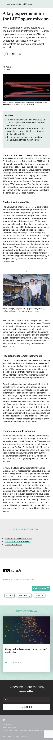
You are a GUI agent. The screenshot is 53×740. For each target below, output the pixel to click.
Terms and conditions (11, 736)
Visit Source (39, 588)
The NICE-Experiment (13, 544)
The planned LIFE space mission (17, 541)
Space (9, 595)
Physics (39, 595)
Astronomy (24, 595)
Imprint (25, 736)
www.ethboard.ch (9, 728)
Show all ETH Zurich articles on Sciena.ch (18, 579)
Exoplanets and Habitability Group (18, 538)
